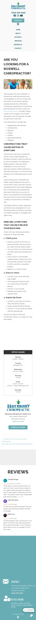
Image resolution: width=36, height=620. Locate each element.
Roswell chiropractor (11, 111)
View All (20, 497)
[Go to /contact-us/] (18, 602)
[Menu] (18, 617)
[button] (14, 15)
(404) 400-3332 (18, 12)
